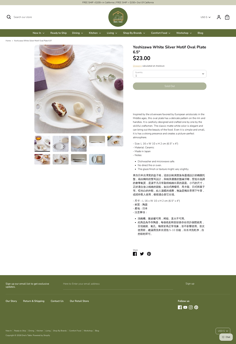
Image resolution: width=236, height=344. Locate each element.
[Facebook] (180, 307)
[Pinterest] (196, 307)
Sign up (190, 283)
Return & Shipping (33, 301)
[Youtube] (185, 307)
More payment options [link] (169, 103)
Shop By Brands (132, 33)
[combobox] (169, 74)
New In (37, 33)
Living (111, 33)
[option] (78, 90)
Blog (200, 33)
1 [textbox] (136, 76)
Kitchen (93, 33)
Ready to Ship (58, 33)
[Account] (219, 16)
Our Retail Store (79, 301)
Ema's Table (27, 335)
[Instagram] (191, 307)
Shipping (137, 65)
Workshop (182, 33)
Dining (76, 33)
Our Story (11, 301)
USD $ (204, 17)
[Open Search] (9, 17)
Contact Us (57, 301)
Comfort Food (159, 33)
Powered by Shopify (41, 335)
